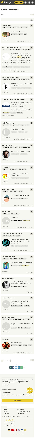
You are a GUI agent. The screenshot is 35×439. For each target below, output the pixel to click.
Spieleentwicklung (26, 88)
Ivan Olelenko (6, 167)
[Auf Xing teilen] (10, 367)
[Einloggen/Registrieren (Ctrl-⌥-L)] (25, 2)
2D (26, 132)
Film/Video (25, 27)
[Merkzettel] (29, 2)
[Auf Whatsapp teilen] (21, 367)
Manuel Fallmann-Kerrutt (10, 77)
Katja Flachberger (8, 123)
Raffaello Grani (7, 25)
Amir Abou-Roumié (8, 189)
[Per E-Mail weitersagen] (24, 367)
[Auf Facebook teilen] (13, 367)
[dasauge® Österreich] (12, 430)
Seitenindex (21, 413)
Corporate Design (25, 147)
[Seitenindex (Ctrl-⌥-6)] (32, 2)
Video (16, 246)
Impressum (21, 409)
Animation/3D (7, 27)
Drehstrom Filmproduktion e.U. (12, 233)
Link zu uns (6, 413)
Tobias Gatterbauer (8, 278)
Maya (25, 34)
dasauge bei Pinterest (24, 416)
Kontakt (5, 409)
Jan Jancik (5, 339)
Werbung (6, 147)
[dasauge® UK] (19, 430)
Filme (20, 345)
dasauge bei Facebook (9, 416)
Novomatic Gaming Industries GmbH (14, 99)
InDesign (24, 286)
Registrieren (19, 2)
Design (20, 67)
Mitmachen (4, 389)
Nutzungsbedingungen (24, 411)
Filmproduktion (24, 246)
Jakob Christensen (8, 317)
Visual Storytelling (7, 67)
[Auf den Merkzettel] (31, 25)
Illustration (7, 79)
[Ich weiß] (32, 379)
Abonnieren (12, 389)
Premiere (21, 178)
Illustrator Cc (23, 154)
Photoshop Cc (15, 154)
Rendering (26, 305)
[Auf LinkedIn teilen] (19, 367)
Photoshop (14, 34)
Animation (26, 67)
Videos (25, 345)
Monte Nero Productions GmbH (12, 47)
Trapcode (13, 112)
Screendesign (17, 49)
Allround (16, 27)
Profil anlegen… (17, 400)
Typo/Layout (27, 49)
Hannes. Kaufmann (8, 298)
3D (19, 328)
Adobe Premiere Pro (16, 220)
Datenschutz (6, 384)
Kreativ (15, 67)
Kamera (27, 178)
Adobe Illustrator (23, 198)
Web (21, 191)
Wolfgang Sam (7, 145)
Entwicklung (26, 79)
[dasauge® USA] (22, 430)
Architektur (14, 169)
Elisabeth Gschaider (8, 256)
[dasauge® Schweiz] (15, 430)
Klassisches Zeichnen (17, 305)
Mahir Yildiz (6, 211)
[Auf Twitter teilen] (16, 367)
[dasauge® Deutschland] (9, 430)
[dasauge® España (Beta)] (25, 430)
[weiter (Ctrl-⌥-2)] (33, 14)
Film (12, 246)
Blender (21, 34)
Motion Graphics (25, 328)
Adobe (24, 265)
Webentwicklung (15, 88)
